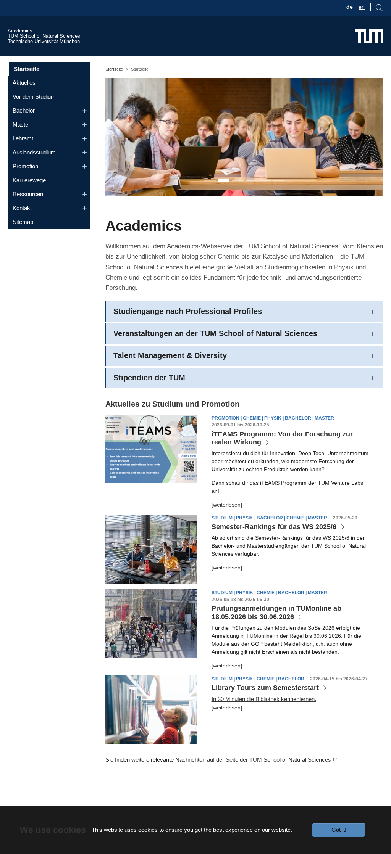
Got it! (338, 830)
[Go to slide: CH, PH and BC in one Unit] (210, 180)
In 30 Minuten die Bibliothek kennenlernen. (264, 699)
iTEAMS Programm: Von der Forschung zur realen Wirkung (282, 438)
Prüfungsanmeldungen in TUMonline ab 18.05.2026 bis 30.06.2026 (276, 613)
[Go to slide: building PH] (265, 180)
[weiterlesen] (227, 505)
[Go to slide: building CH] (278, 180)
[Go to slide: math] (251, 180)
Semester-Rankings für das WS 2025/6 (274, 527)
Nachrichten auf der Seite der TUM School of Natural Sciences (253, 759)
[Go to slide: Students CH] (237, 180)
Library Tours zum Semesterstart (265, 688)
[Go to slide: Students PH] (223, 180)
